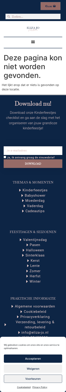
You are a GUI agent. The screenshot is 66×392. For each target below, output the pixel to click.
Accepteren (33, 358)
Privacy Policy (39, 387)
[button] (33, 42)
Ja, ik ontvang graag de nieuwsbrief (31, 157)
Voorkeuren (33, 378)
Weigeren (33, 368)
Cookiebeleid (24, 387)
